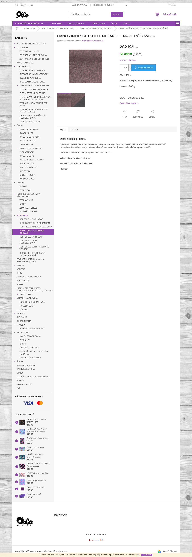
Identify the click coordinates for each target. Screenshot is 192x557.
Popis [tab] (62, 129)
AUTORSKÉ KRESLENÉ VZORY (31, 44)
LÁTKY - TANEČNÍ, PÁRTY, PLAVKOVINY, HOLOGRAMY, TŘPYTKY (35, 289)
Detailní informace (128, 103)
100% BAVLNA (26, 144)
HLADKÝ (23, 186)
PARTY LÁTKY (26, 294)
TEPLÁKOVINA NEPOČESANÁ (34, 89)
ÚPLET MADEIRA (27, 175)
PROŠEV (21, 325)
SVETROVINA (23, 280)
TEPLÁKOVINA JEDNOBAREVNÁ (34, 85)
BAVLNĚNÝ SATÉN (28, 211)
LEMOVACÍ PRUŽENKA (30, 358)
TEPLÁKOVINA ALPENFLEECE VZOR (33, 104)
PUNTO (20, 380)
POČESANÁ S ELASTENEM (32, 82)
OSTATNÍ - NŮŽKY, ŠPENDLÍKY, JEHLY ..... (33, 352)
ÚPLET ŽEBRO (27, 156)
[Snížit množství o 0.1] (129, 69)
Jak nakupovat (80, 5)
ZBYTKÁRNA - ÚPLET (29, 51)
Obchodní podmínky (103, 5)
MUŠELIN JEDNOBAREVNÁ (32, 302)
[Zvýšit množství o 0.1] (129, 66)
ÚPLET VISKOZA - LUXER (32, 160)
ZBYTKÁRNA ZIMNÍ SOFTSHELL (34, 59)
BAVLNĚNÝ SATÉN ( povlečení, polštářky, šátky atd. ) (31, 260)
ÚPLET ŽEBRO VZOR (30, 137)
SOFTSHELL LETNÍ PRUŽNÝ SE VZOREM (34, 248)
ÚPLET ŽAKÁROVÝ (29, 167)
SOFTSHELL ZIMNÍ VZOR (31, 219)
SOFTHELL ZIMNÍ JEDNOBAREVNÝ (35, 227)
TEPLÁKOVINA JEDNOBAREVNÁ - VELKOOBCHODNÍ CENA (35, 98)
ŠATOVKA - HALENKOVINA (29, 277)
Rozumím (147, 555)
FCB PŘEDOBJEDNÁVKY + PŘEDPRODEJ (29, 195)
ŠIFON (20, 361)
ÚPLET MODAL (27, 163)
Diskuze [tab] (74, 129)
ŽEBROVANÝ (25, 190)
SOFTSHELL (22, 215)
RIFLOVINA (22, 317)
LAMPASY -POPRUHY (29, 348)
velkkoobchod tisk (25, 384)
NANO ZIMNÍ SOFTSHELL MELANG (32, 231)
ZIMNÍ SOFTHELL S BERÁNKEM (35, 223)
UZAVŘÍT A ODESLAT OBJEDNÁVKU (33, 377)
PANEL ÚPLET (26, 133)
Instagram (101, 534)
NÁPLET (20, 182)
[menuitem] (29, 23)
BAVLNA (20, 265)
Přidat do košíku (145, 68)
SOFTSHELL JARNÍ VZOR (31, 237)
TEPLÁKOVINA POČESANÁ (32, 93)
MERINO (21, 313)
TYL (18, 388)
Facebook (90, 534)
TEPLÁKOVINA (23, 66)
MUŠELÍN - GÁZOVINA (27, 298)
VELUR (20, 284)
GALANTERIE (23, 332)
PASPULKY (24, 340)
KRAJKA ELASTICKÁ (26, 365)
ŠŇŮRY (22, 344)
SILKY (19, 273)
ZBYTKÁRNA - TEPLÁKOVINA (33, 55)
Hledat (117, 14)
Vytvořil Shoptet (170, 551)
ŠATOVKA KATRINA (26, 369)
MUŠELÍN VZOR (26, 306)
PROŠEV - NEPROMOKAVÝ (32, 329)
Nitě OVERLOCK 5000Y (30, 336)
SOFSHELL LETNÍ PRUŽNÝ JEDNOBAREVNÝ (32, 254)
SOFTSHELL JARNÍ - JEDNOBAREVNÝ (29, 242)
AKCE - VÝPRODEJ (25, 63)
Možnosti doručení (128, 60)
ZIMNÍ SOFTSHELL (28, 208)
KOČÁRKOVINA (24, 321)
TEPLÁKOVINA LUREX (29, 122)
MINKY (20, 373)
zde (137, 555)
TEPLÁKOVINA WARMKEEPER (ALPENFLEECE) (33, 110)
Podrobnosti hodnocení (92, 40)
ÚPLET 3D (25, 171)
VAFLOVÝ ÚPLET (27, 179)
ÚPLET (20, 125)
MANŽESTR (22, 310)
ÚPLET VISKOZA (28, 141)
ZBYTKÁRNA (22, 47)
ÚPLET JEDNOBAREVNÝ (30, 148)
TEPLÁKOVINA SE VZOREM (32, 70)
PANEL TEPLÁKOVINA (30, 78)
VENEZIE (21, 269)
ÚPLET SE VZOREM (28, 129)
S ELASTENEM (27, 152)
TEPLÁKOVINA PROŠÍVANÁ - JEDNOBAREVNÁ (32, 116)
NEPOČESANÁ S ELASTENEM (34, 74)
